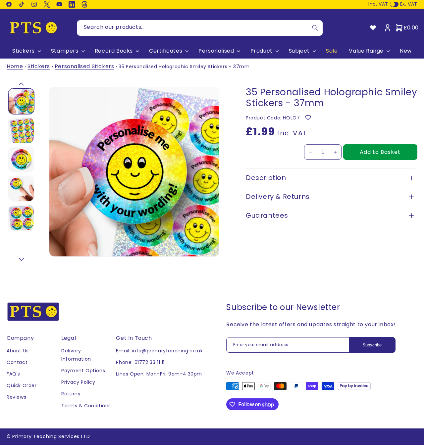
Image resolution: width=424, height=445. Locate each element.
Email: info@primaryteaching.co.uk (159, 350)
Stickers (23, 51)
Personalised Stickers (84, 66)
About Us (18, 350)
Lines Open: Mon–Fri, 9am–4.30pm (159, 374)
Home (15, 66)
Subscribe (372, 344)
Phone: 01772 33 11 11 (140, 362)
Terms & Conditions (86, 405)
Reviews (16, 397)
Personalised (216, 51)
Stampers (65, 51)
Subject (299, 51)
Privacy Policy (78, 382)
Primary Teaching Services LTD (51, 436)
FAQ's (13, 374)
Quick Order (22, 385)
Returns (70, 393)
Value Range (366, 51)
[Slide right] (21, 259)
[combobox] (199, 28)
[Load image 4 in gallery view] (21, 188)
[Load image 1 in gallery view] (21, 101)
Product (261, 51)
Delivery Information (76, 354)
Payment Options (83, 370)
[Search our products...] (315, 28)
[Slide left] (21, 84)
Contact (17, 362)
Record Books (114, 51)
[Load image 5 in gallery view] (21, 218)
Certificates (165, 51)
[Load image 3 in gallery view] (21, 159)
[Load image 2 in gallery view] (21, 130)
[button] (26, 51)
